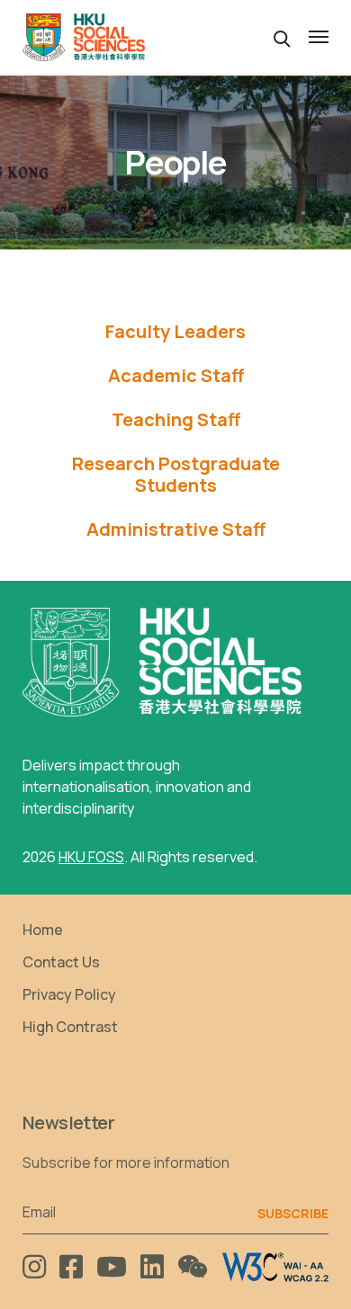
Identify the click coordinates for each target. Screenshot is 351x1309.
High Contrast (70, 1027)
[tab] (175, 332)
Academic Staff (176, 376)
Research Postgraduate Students (176, 474)
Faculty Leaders (175, 332)
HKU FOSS (91, 857)
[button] (282, 37)
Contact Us (61, 962)
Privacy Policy (69, 994)
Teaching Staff (176, 420)
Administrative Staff (176, 529)
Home (42, 929)
